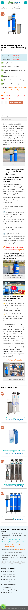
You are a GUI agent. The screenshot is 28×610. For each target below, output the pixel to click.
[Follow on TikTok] (8, 562)
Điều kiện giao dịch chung (10, 590)
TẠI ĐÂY (8, 98)
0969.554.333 (15, 544)
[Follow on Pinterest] (13, 562)
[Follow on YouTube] (18, 562)
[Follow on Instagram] (5, 562)
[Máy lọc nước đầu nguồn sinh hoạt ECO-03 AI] (14, 470)
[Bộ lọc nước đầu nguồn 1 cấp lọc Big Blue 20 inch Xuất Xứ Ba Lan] (14, 436)
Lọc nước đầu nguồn (11, 7)
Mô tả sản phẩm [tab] (6, 116)
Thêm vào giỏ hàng (15, 102)
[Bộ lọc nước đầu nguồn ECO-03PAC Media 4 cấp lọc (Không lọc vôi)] (14, 502)
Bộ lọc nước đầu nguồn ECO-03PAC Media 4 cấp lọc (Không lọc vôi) (14, 517)
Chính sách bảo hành (8, 582)
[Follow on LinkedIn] (16, 562)
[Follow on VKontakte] (24, 562)
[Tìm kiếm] (25, 2)
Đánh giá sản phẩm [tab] (6, 119)
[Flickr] (21, 562)
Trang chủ (3, 7)
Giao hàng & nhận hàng (9, 579)
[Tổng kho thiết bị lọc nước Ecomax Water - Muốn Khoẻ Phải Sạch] (14, 2)
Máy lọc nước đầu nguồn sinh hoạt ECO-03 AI (14, 484)
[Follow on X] (10, 562)
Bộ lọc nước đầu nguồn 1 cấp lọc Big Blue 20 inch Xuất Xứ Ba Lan (14, 451)
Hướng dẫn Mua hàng (9, 571)
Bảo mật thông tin (8, 587)
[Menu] (2, 2)
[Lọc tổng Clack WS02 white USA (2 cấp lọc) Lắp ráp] (14, 402)
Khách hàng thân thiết (9, 576)
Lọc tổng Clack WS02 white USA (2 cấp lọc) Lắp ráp (14, 417)
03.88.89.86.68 (9, 546)
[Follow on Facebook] (2, 562)
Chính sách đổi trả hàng (9, 584)
